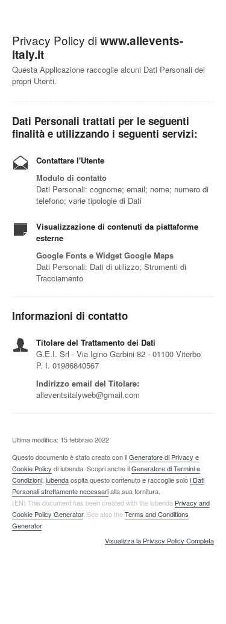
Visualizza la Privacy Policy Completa (159, 541)
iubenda (57, 480)
